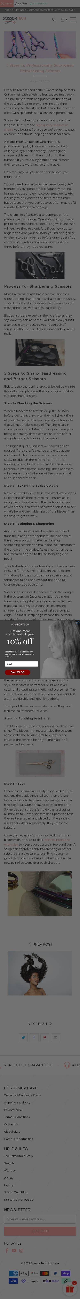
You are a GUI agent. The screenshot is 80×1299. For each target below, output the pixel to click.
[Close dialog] (78, 622)
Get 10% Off (17, 672)
